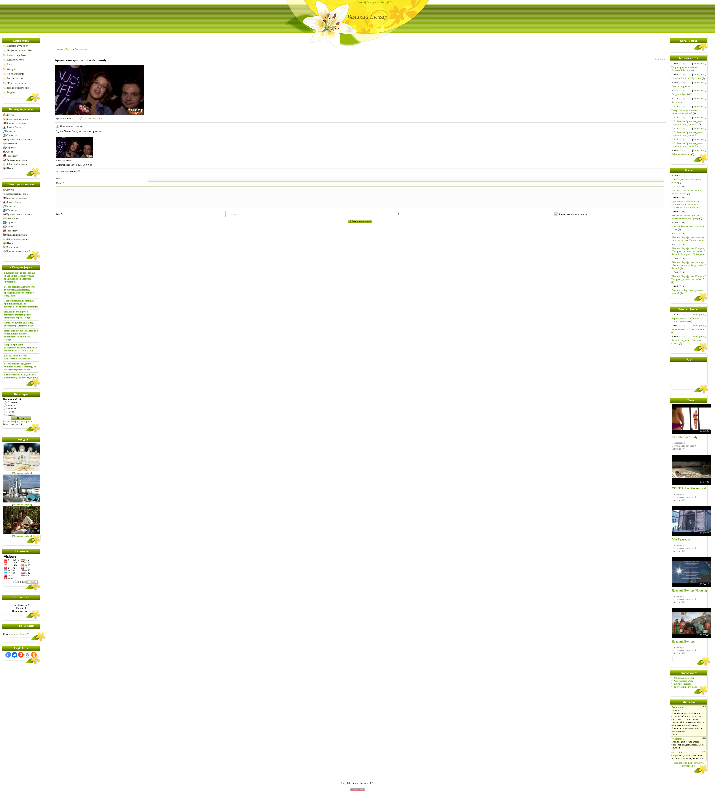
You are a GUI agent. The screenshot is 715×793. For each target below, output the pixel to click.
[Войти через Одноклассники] (34, 655)
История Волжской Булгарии (686, 78)
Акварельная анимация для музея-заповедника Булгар (685, 217)
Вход (384, 2)
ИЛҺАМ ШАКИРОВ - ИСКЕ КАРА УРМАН (686, 192)
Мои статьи (699, 63)
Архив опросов (24, 421)
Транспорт (12, 155)
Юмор (9, 168)
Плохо (11, 411)
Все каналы (12, 247)
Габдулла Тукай (679, 94)
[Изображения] (74, 147)
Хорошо (12, 405)
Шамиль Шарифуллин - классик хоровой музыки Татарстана (687, 239)
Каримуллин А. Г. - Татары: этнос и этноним (685, 320)
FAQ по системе (682, 683)
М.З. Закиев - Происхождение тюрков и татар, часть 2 (687, 134)
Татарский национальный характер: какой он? (684, 112)
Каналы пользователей (18, 251)
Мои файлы (699, 314)
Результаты (9, 421)
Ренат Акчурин (679, 86)
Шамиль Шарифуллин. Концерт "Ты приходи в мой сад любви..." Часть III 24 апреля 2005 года (688, 251)
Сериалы (11, 147)
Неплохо (12, 408)
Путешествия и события (19, 139)
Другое (10, 114)
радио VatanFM (21, 634)
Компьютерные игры (17, 119)
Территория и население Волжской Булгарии (684, 69)
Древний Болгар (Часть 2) (689, 590)
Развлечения (11, 143)
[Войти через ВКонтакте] (14, 655)
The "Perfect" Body (684, 437)
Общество (11, 135)
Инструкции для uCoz (685, 686)
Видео (68, 49)
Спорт (9, 151)
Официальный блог (684, 677)
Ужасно (12, 414)
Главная (361, 2)
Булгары (675, 102)
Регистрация (372, 2)
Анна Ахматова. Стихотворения (688, 329)
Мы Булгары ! (682, 539)
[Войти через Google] (27, 655)
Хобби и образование (17, 164)
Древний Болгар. (683, 641)
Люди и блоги (13, 127)
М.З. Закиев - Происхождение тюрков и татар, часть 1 (687, 123)
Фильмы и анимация (16, 159)
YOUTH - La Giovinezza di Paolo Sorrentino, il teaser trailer (691, 488)
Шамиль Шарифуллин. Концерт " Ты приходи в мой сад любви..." (688, 278)
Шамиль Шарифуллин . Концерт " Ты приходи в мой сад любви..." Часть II (688, 265)
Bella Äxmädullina (681, 154)
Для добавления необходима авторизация (689, 764)
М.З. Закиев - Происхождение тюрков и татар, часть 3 (687, 145)
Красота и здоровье (16, 123)
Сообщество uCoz (683, 680)
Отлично (12, 402)
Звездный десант (93, 118)
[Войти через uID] (8, 655)
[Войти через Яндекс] (21, 655)
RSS (390, 2)
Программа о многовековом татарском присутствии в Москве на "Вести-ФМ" (685, 204)
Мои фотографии (22, 473)
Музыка (10, 131)
